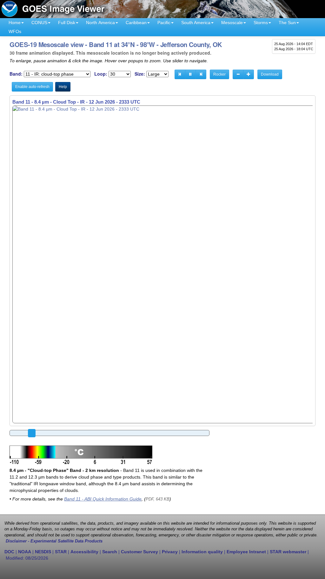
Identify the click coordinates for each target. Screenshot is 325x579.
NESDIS (43, 551)
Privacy (170, 551)
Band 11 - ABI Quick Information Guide (103, 498)
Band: (16, 74)
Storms (261, 22)
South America (195, 22)
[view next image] (201, 74)
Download (270, 74)
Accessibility (84, 551)
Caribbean (136, 22)
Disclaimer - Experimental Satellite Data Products (54, 541)
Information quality (202, 551)
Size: (140, 74)
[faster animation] (248, 74)
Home (15, 22)
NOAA (24, 551)
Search (109, 551)
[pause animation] (190, 74)
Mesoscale (232, 22)
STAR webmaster (288, 551)
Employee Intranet (246, 551)
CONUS (39, 22)
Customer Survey (139, 551)
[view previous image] (180, 74)
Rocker (219, 74)
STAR (61, 551)
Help (63, 87)
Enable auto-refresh (32, 87)
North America (100, 22)
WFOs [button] (15, 31)
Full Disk (66, 22)
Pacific (163, 22)
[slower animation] (238, 74)
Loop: (100, 74)
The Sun (287, 22)
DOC (9, 551)
